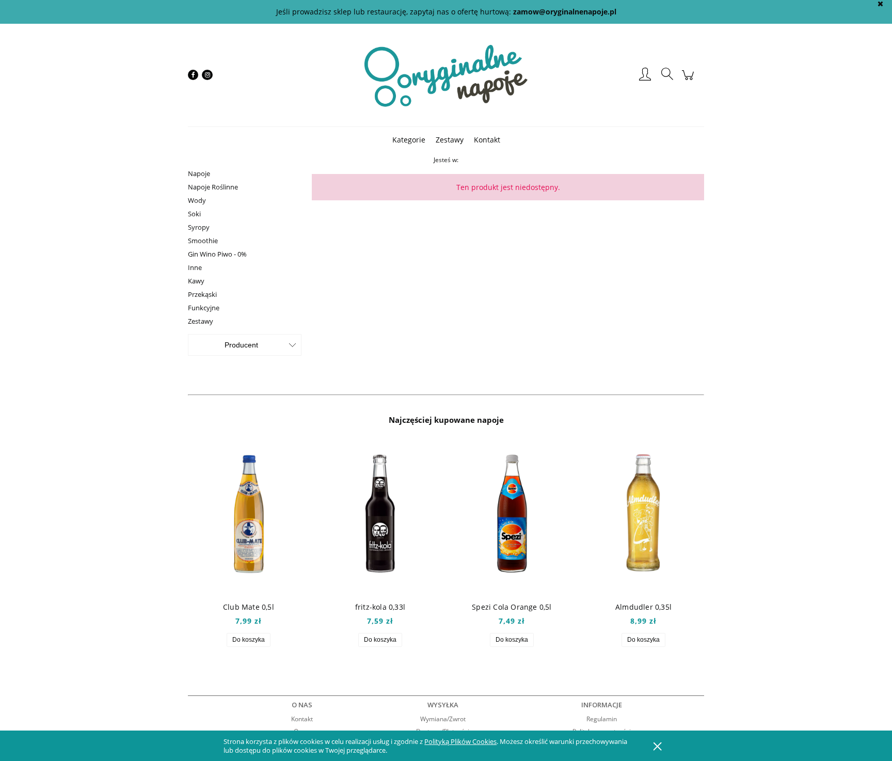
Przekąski (202, 294)
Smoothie (203, 240)
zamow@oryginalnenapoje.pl (564, 12)
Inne (195, 267)
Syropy (199, 227)
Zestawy (200, 321)
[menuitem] (408, 139)
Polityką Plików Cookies (460, 741)
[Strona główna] (446, 75)
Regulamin (601, 719)
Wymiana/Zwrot (443, 719)
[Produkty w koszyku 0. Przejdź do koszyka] (689, 80)
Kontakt (302, 719)
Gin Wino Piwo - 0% (217, 254)
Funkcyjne (203, 307)
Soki (194, 213)
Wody (197, 200)
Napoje (199, 173)
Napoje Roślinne (213, 187)
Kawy (196, 281)
